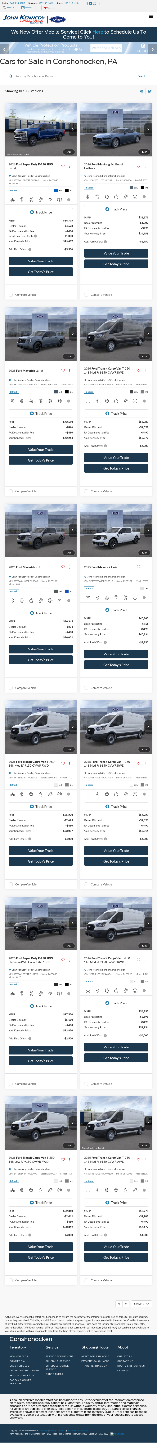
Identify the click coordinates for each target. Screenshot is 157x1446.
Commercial (18, 1361)
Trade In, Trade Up (94, 1366)
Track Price (43, 212)
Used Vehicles (19, 1366)
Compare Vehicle (26, 294)
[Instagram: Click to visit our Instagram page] (94, 3)
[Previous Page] (119, 1303)
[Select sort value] (149, 91)
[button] (73, 129)
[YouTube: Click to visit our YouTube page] (90, 3)
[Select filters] (141, 91)
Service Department (60, 1356)
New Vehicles (19, 1356)
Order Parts (54, 1374)
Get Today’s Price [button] (41, 272)
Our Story (124, 1356)
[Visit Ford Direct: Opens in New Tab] (117, 1434)
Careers (123, 1370)
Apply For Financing (95, 1356)
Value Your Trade (40, 261)
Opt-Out (62, 1430)
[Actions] (69, 166)
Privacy (52, 1430)
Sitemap (43, 1430)
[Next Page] (125, 1303)
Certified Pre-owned (24, 1370)
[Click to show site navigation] (151, 17)
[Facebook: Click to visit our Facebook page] (87, 3)
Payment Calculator (95, 1361)
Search (141, 76)
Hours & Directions (131, 1366)
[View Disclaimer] (69, 200)
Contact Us (125, 1361)
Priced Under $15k (22, 1375)
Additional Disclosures (77, 1430)
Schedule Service (58, 1361)
